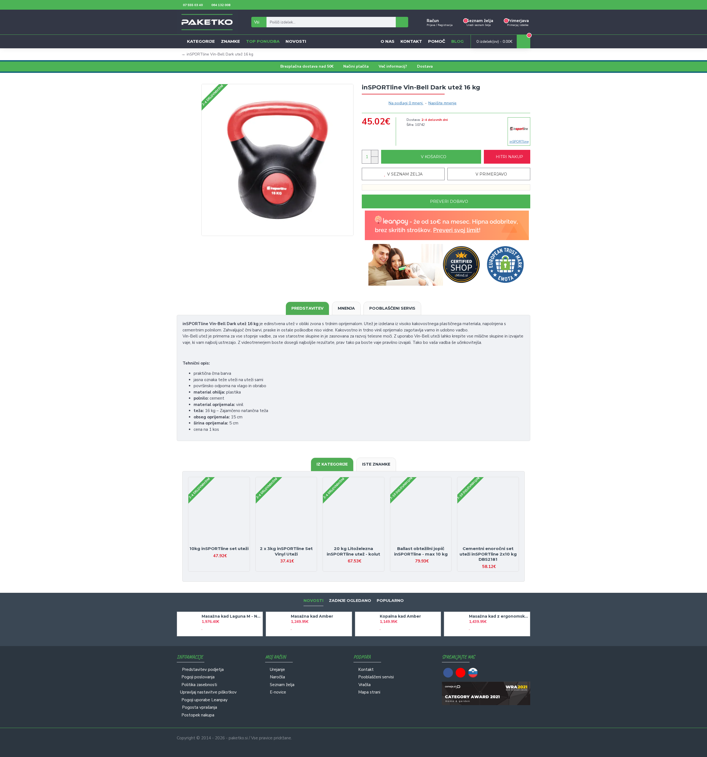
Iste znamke (376, 464)
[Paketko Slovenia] (473, 673)
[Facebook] (448, 673)
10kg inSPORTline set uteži (219, 548)
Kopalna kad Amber (400, 616)
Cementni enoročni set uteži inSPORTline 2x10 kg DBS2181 (488, 554)
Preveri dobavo (449, 201)
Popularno (390, 600)
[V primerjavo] (224, 543)
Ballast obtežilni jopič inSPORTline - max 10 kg (421, 551)
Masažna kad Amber (312, 616)
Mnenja (346, 308)
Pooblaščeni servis (392, 308)
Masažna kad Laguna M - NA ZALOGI (231, 616)
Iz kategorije (332, 464)
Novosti (313, 600)
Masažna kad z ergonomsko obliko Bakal (498, 616)
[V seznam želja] (214, 543)
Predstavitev (307, 308)
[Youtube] (460, 673)
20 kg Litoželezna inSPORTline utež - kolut (353, 551)
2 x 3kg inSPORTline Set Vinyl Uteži (286, 551)
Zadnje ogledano (350, 600)
